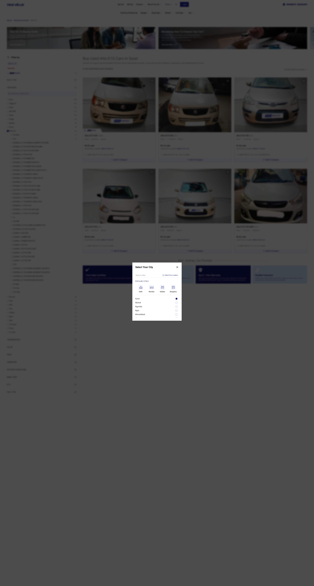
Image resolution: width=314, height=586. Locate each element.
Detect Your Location (171, 275)
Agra (137, 310)
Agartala (138, 307)
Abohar (138, 303)
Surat (137, 299)
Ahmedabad (140, 314)
